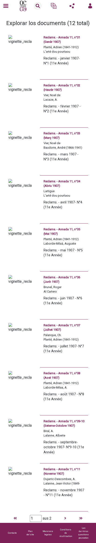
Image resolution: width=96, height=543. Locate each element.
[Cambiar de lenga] (53, 6)
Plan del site (30, 533)
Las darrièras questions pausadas (83, 533)
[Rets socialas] (72, 6)
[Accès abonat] (90, 6)
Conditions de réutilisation (65, 532)
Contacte (12, 533)
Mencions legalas (48, 533)
